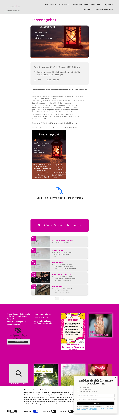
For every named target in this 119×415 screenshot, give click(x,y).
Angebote (107, 5)
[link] (64, 4)
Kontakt (87, 9)
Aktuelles (63, 5)
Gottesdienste (50, 5)
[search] (18, 373)
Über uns (95, 5)
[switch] (53, 411)
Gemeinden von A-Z (103, 9)
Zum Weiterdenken (80, 5)
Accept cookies (18, 342)
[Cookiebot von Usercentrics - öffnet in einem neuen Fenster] (12, 411)
